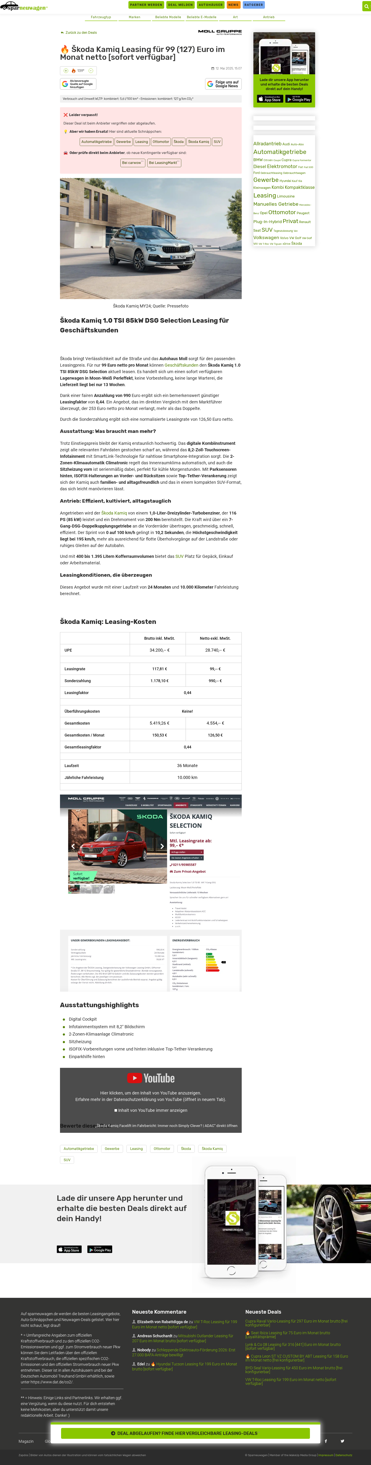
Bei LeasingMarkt (164, 162)
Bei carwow (133, 162)
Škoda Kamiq (198, 142)
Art (235, 17)
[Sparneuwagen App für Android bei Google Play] (298, 99)
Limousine (286, 196)
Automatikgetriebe (96, 142)
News (233, 4)
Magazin (26, 1441)
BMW (258, 159)
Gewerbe (123, 142)
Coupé (277, 160)
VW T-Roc (264, 244)
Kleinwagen (262, 188)
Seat (257, 230)
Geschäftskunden (181, 365)
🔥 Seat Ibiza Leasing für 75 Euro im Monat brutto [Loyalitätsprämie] (287, 1335)
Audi (286, 144)
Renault (305, 222)
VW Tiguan (276, 244)
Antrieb (269, 17)
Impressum (326, 1455)
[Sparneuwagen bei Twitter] (342, 1441)
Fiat (300, 167)
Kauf (295, 181)
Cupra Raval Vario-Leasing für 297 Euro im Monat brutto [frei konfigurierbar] (296, 1323)
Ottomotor (161, 142)
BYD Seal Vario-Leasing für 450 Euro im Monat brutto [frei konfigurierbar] (293, 1370)
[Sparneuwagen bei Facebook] (326, 1441)
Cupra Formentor (301, 160)
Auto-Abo (297, 144)
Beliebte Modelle (168, 17)
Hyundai (285, 181)
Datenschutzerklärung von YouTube (169, 1099)
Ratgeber (254, 4)
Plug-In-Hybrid (267, 221)
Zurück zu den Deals (81, 33)
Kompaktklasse (300, 187)
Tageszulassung (283, 230)
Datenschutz (343, 1455)
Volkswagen (266, 237)
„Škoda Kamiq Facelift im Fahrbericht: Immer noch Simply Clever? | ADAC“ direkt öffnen (166, 1125)
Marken (134, 17)
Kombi (278, 187)
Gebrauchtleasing (271, 173)
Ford (256, 173)
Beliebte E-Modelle (202, 17)
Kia (300, 181)
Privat (290, 221)
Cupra (287, 160)
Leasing (141, 142)
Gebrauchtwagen (294, 173)
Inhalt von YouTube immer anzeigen (152, 1110)
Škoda (179, 142)
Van (296, 230)
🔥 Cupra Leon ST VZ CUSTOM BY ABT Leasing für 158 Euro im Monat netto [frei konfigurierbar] (296, 1358)
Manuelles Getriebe (275, 204)
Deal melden (180, 4)
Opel (263, 213)
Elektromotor (282, 166)
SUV (217, 142)
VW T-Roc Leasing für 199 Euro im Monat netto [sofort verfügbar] (290, 1381)
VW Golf (295, 238)
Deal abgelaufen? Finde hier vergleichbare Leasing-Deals (187, 1433)
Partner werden (146, 4)
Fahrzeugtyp (101, 17)
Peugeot (303, 213)
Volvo (284, 238)
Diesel (259, 166)
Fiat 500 (308, 167)
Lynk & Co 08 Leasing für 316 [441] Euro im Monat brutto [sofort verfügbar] (293, 1346)
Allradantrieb (267, 143)
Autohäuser (211, 4)
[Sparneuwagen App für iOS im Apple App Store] (270, 99)
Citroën (268, 160)
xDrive (286, 243)
